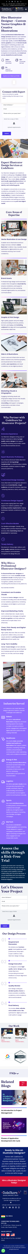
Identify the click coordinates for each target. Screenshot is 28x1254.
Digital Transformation (20, 1042)
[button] (2, 1035)
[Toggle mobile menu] (26, 9)
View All (23, 1084)
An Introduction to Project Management (14, 1097)
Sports (8, 800)
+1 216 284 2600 (11, 4)
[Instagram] (13, 1207)
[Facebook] (3, 1207)
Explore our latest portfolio (11, 76)
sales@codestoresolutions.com (17, 5)
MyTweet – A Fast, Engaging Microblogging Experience (7, 1032)
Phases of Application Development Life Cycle (14, 1125)
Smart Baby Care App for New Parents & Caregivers (21, 1032)
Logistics (9, 781)
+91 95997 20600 (20, 4)
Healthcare (10, 738)
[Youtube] (10, 1207)
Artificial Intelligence (6, 1040)
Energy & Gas (11, 760)
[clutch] (25, 1192)
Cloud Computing (6, 1041)
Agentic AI (18, 1040)
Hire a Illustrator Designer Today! (14, 1181)
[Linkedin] (16, 1207)
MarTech (9, 822)
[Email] (19, 1207)
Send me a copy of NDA (11, 119)
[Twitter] (6, 1207)
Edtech (9, 717)
